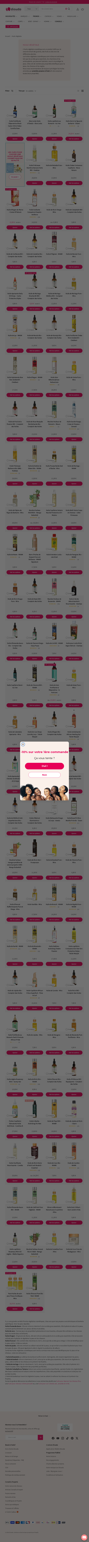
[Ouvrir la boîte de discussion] (84, 1537)
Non (44, 775)
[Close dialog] (23, 744)
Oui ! (44, 766)
